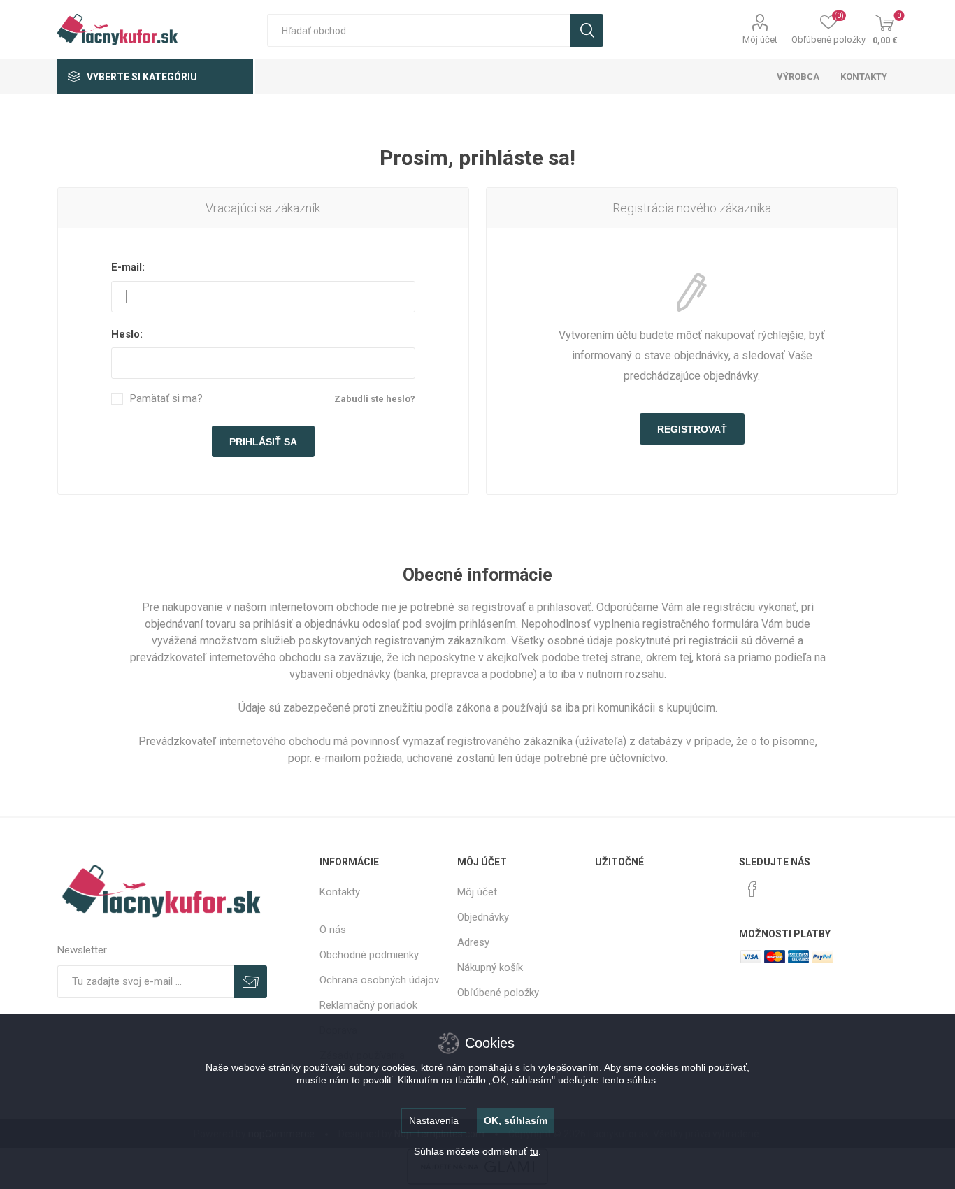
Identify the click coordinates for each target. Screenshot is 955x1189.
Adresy (473, 942)
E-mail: (128, 267)
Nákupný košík (490, 967)
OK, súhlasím (515, 1120)
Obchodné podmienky (369, 955)
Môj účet (759, 39)
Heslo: (127, 334)
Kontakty (339, 892)
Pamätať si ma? (166, 399)
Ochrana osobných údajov (379, 980)
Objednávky (483, 917)
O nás (332, 929)
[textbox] (418, 30)
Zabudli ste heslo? (374, 399)
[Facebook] (752, 889)
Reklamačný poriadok (368, 1005)
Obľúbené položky (498, 992)
